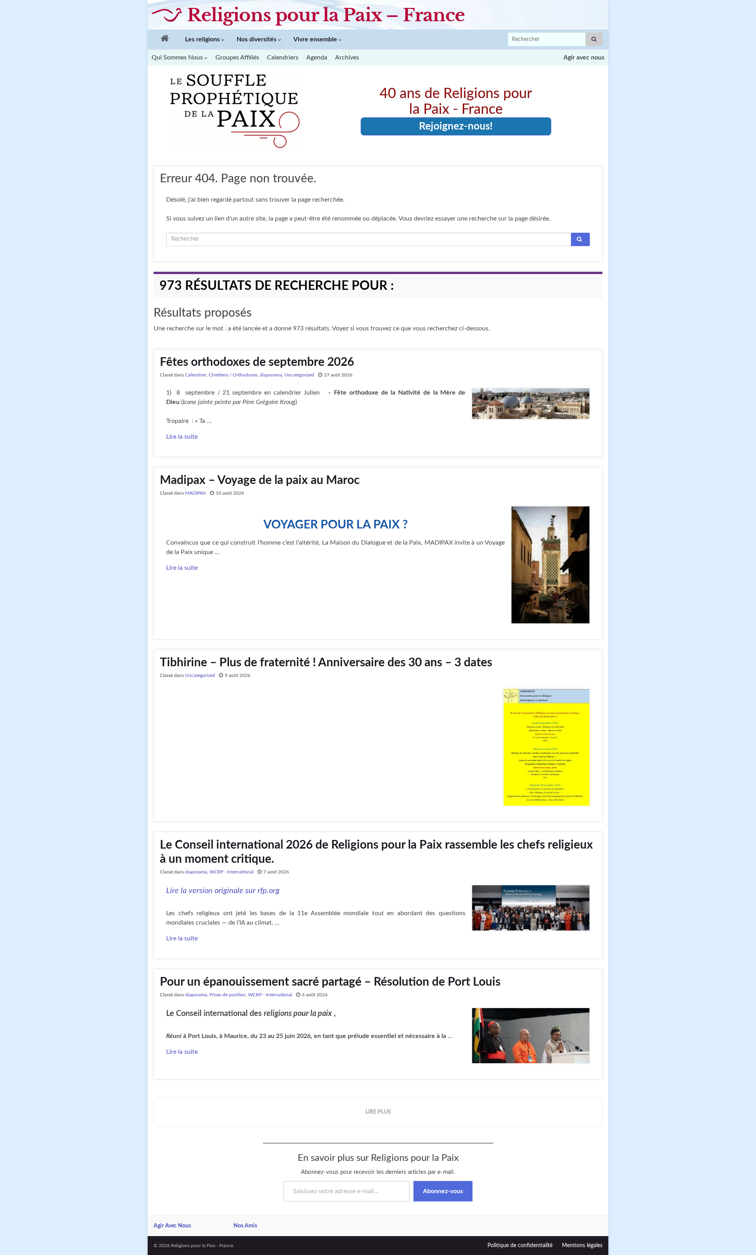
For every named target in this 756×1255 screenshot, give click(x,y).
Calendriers (282, 57)
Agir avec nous (583, 57)
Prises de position (227, 994)
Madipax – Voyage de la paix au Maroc (259, 480)
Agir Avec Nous (172, 1226)
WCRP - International (231, 871)
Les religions (203, 39)
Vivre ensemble (316, 39)
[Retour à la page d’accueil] (163, 39)
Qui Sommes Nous (178, 57)
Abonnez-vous (443, 1191)
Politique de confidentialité (519, 1245)
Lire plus (378, 1112)
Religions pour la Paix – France (326, 15)
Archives (347, 57)
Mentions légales (582, 1245)
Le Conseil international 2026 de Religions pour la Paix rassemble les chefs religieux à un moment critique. (376, 852)
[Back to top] (738, 1237)
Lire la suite (182, 437)
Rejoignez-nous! (456, 126)
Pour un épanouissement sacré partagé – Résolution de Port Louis (330, 982)
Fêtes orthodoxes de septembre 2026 (257, 362)
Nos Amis (245, 1226)
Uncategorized (299, 375)
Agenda (316, 57)
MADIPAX (195, 493)
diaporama (271, 375)
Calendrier (195, 375)
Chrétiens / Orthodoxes (233, 375)
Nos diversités (257, 39)
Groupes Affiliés (237, 57)
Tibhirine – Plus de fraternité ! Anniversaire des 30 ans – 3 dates (326, 663)
